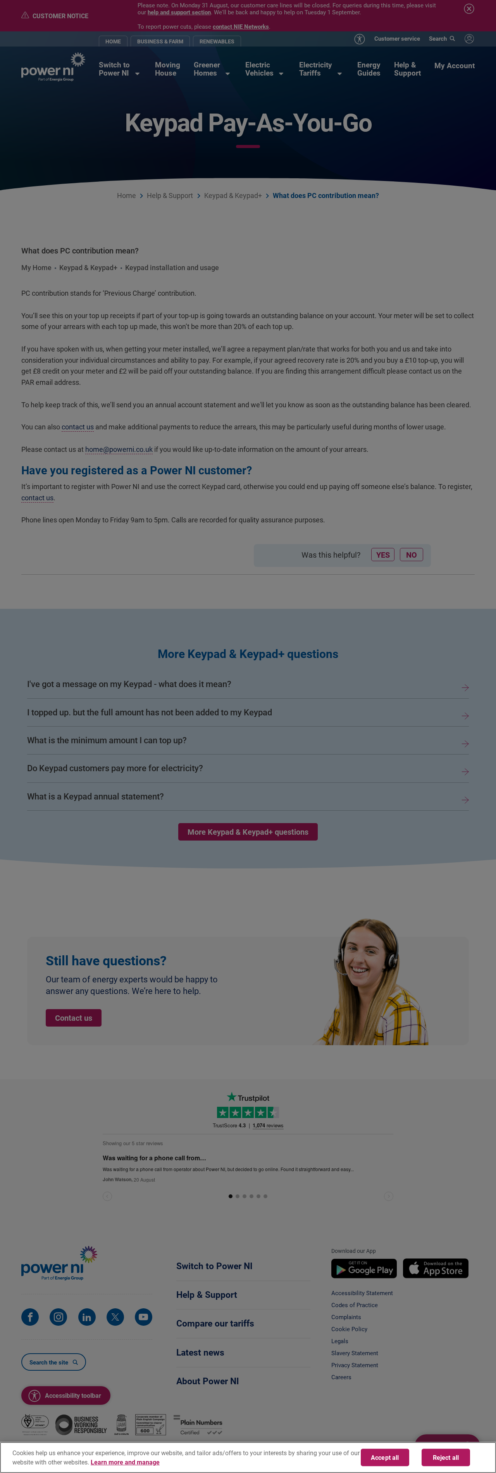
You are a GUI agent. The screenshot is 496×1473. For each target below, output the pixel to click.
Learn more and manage (125, 1462)
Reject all (446, 1457)
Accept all (385, 1457)
